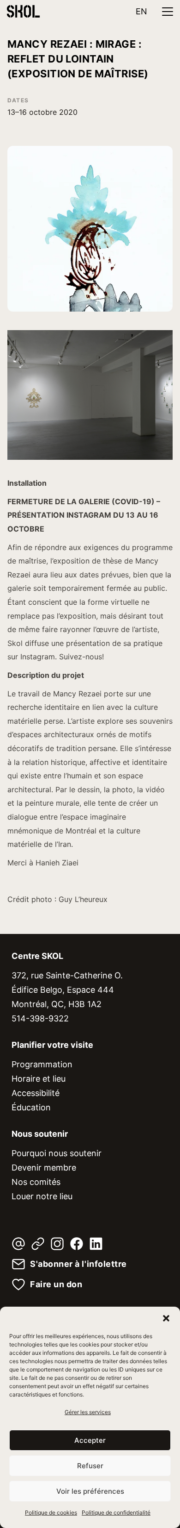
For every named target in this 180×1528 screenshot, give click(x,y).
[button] (166, 1318)
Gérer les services (88, 1412)
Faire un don (56, 1284)
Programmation (42, 1064)
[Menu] (167, 11)
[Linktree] (38, 1244)
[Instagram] (57, 1244)
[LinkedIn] (96, 1244)
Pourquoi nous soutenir (57, 1153)
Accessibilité (36, 1093)
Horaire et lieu (39, 1078)
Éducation (31, 1107)
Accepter (90, 1440)
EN (141, 11)
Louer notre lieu (42, 1196)
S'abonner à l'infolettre (78, 1264)
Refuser (90, 1465)
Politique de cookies (51, 1512)
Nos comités (36, 1182)
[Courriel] (18, 1244)
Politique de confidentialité (116, 1512)
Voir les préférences (90, 1491)
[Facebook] (77, 1244)
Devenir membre (44, 1167)
